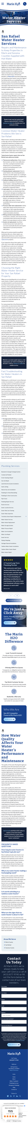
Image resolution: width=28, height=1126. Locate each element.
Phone (3, 999)
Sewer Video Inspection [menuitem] (7, 513)
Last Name (4, 993)
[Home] (13, 4)
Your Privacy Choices (19, 1105)
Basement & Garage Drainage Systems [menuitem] (10, 471)
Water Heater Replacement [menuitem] (8, 522)
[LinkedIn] (17, 1096)
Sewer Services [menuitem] (5, 537)
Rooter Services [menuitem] (5, 504)
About (13, 1079)
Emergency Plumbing (14, 1085)
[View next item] (17, 595)
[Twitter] (20, 1096)
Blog (14, 1087)
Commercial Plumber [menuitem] (6, 474)
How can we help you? (6, 1025)
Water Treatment (14, 1081)
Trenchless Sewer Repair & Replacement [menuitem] (11, 516)
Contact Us (14, 1089)
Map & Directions (14, 1070)
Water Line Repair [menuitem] (5, 534)
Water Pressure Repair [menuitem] (7, 528)
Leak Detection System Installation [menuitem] (10, 483)
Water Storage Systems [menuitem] (7, 525)
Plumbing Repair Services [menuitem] (7, 501)
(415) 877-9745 (17, 121)
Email (2, 1006)
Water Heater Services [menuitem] (7, 519)
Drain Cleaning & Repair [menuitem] (7, 477)
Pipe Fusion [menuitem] (4, 498)
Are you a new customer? (7, 1019)
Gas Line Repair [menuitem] (5, 480)
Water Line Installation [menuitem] (7, 531)
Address (3, 1012)
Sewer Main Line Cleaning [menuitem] (7, 510)
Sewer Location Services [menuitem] (7, 507)
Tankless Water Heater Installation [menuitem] (10, 546)
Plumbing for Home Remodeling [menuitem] (9, 492)
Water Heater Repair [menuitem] (6, 552)
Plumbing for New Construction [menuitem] (9, 495)
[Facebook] (14, 1096)
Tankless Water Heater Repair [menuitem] (8, 549)
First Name (4, 986)
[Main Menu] (2, 4)
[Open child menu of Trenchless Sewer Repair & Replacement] (26, 516)
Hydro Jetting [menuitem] (4, 486)
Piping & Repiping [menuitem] (5, 540)
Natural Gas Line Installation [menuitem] (8, 489)
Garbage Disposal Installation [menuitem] (8, 543)
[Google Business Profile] (8, 1096)
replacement (4, 239)
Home (14, 1077)
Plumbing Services (13, 1083)
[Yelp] (11, 1096)
